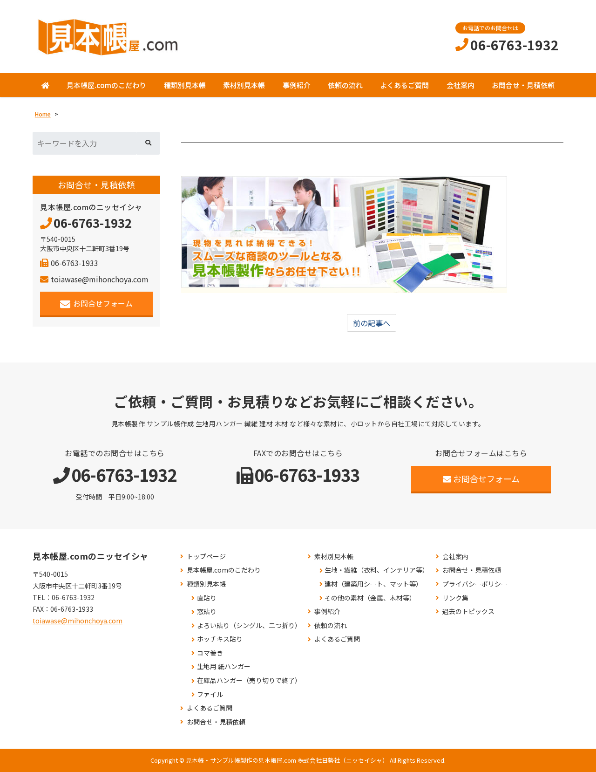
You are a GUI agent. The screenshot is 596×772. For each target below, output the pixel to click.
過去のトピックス (468, 611)
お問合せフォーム (103, 303)
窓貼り (207, 611)
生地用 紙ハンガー (224, 666)
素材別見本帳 (244, 85)
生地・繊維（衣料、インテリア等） (377, 570)
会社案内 (460, 85)
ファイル (210, 694)
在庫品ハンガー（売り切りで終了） (249, 680)
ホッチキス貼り (220, 639)
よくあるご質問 (404, 85)
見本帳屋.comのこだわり (106, 85)
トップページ (206, 556)
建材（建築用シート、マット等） (373, 584)
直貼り (207, 598)
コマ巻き (210, 653)
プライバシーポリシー (475, 584)
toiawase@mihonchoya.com (100, 279)
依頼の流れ (345, 85)
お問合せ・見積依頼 (523, 85)
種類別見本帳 (185, 85)
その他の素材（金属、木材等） (370, 598)
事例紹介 (297, 85)
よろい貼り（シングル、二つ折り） (249, 625)
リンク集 (455, 598)
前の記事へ (371, 322)
